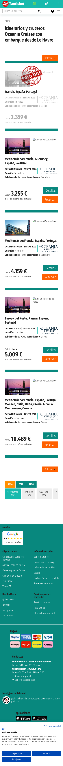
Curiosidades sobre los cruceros (13, 558)
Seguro (37, 572)
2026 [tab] (10, 484)
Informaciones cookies (44, 567)
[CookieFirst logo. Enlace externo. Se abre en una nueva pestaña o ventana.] (3, 729)
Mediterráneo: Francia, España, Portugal (31, 241)
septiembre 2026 (12, 494)
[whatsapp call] (34, 4)
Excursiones (7, 581)
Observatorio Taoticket (44, 613)
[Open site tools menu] (59, 4)
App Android (8, 615)
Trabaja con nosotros (44, 583)
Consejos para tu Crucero (14, 570)
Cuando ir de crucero (12, 575)
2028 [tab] (31, 484)
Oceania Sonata (13, 328)
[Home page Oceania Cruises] (48, 170)
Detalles (50, 191)
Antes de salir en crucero (14, 565)
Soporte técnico (41, 556)
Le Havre (22, 177)
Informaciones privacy (44, 562)
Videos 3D (6, 586)
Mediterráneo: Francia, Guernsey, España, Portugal (26, 161)
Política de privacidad (52, 726)
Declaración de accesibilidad (47, 578)
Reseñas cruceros (42, 602)
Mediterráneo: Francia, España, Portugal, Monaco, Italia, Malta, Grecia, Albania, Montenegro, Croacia (31, 404)
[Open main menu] (59, 11)
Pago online (39, 607)
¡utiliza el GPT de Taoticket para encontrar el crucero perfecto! (35, 700)
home (7, 20)
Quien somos (8, 599)
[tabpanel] (31, 494)
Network (6, 604)
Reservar (50, 200)
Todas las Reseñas (13, 542)
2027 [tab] (21, 484)
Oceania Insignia (13, 169)
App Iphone (7, 610)
